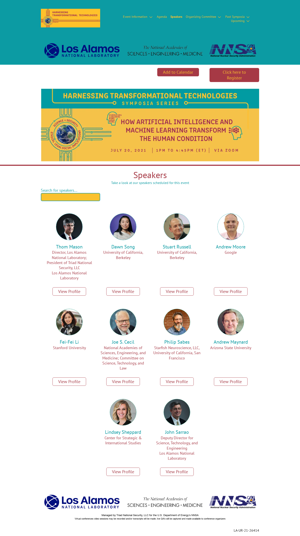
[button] (138, 17)
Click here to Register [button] (234, 75)
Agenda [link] (162, 17)
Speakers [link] (176, 17)
